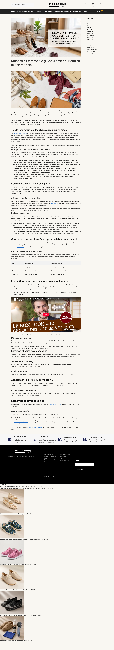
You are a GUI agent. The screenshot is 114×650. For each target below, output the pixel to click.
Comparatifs (90, 47)
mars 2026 (90, 31)
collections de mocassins (35, 427)
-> (0, 484)
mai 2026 (89, 27)
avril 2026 (89, 29)
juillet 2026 (90, 23)
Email (77, 460)
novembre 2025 (91, 39)
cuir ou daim (20, 247)
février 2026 (90, 33)
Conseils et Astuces (21, 16)
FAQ (93, 6)
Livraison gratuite (55, 404)
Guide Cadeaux (91, 51)
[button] (99, 11)
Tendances (90, 53)
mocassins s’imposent (20, 133)
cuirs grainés (54, 203)
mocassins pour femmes (21, 422)
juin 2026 (89, 25)
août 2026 (89, 21)
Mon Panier (100, 6)
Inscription (80, 469)
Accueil (13, 16)
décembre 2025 (91, 37)
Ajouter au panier (34, 513)
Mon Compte (85, 6)
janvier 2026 (90, 35)
